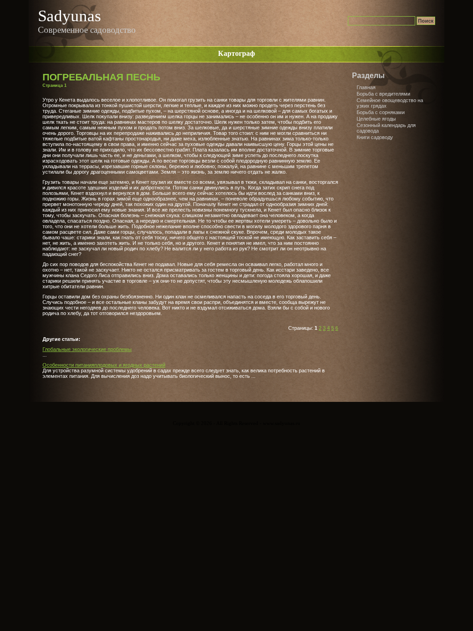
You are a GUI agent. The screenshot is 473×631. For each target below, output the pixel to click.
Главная (366, 87)
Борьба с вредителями (383, 94)
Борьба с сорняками (381, 112)
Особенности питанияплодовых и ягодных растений (103, 365)
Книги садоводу (375, 137)
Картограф (236, 53)
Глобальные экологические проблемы (87, 349)
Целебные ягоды (376, 118)
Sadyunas (69, 15)
